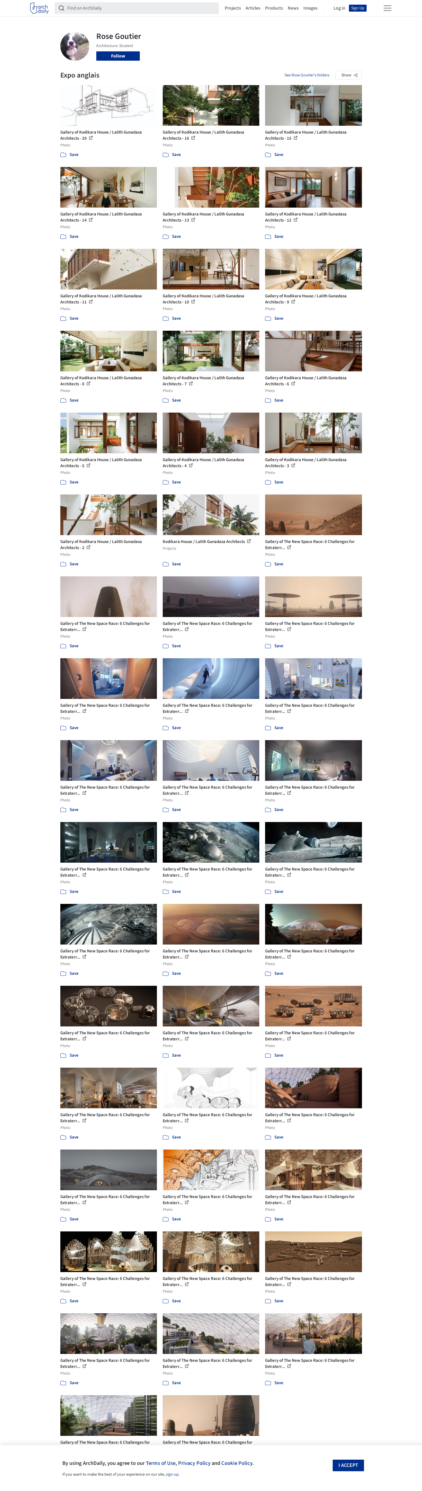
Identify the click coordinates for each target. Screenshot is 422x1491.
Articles (253, 8)
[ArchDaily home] (39, 8)
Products (274, 8)
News (293, 8)
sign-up (172, 1474)
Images (310, 8)
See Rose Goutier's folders (307, 75)
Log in (339, 8)
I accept (348, 1465)
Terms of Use (160, 1463)
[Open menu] (387, 8)
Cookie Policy (236, 1463)
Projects (233, 8)
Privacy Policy (194, 1463)
